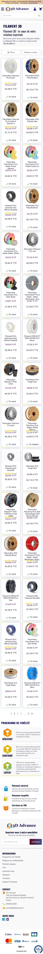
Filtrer (12, 52)
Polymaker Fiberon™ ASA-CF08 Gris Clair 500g (10, 512)
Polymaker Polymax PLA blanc (10, 77)
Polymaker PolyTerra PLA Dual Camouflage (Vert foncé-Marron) (32, 512)
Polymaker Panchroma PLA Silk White (32, 641)
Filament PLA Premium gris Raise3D (10, 468)
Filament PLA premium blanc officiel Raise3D (10, 338)
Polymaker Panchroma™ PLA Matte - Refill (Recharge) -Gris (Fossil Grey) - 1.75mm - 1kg (32, 296)
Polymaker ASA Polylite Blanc (10, 554)
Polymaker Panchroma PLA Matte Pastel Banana (10, 165)
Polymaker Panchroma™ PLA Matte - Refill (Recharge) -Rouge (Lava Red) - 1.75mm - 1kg (32, 556)
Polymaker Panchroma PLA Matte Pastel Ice (32, 164)
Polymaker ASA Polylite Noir (32, 120)
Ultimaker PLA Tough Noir (32, 467)
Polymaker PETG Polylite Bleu (32, 77)
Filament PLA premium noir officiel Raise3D (10, 207)
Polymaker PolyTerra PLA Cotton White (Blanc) (32, 426)
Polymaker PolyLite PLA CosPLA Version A (11, 121)
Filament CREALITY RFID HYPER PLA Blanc (32, 338)
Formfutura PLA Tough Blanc (10, 684)
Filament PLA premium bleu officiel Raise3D (10, 641)
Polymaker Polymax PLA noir (32, 250)
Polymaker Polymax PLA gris (10, 424)
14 (28, 713)
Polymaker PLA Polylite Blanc (32, 206)
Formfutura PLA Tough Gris (32, 381)
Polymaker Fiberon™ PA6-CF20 (10, 382)
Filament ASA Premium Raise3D (32, 597)
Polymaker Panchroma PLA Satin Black (10, 295)
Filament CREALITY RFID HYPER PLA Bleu (32, 685)
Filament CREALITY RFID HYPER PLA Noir (11, 598)
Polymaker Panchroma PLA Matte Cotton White (11, 251)
